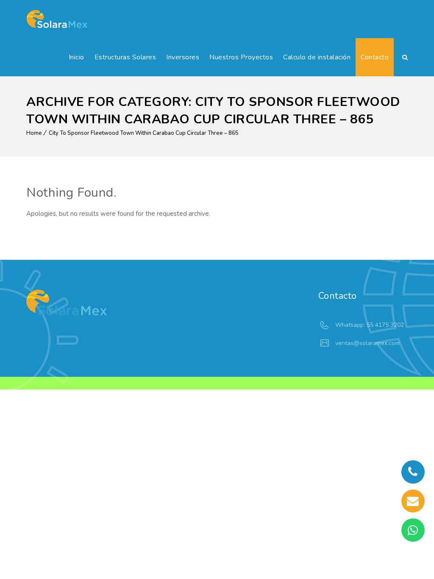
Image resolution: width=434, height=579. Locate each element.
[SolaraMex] (56, 19)
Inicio (76, 57)
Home (34, 133)
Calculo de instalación (317, 57)
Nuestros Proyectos (241, 57)
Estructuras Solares (125, 57)
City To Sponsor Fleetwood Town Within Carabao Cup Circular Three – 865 (144, 133)
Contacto (375, 57)
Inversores (182, 57)
